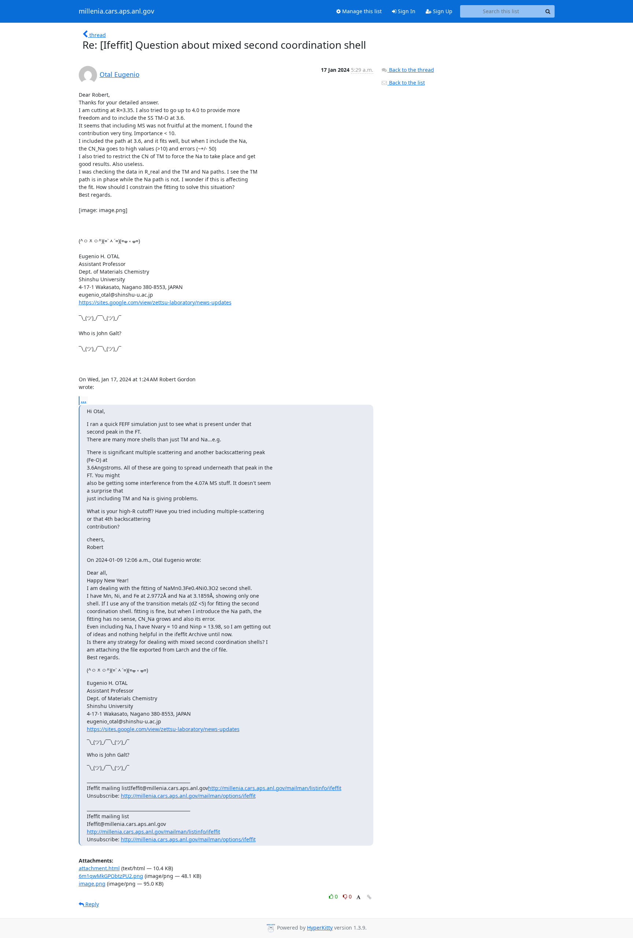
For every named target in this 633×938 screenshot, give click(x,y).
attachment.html (99, 868)
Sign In (405, 11)
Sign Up (442, 11)
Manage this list (361, 11)
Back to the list (406, 82)
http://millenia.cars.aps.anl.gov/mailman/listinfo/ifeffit (274, 788)
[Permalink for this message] (369, 897)
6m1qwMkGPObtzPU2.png (111, 875)
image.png (92, 883)
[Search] (548, 11)
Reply (91, 904)
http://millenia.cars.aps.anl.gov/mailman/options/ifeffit (188, 795)
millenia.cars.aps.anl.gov (116, 11)
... (83, 400)
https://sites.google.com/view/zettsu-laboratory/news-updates (155, 302)
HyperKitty (320, 927)
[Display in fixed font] (358, 897)
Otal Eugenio (120, 74)
